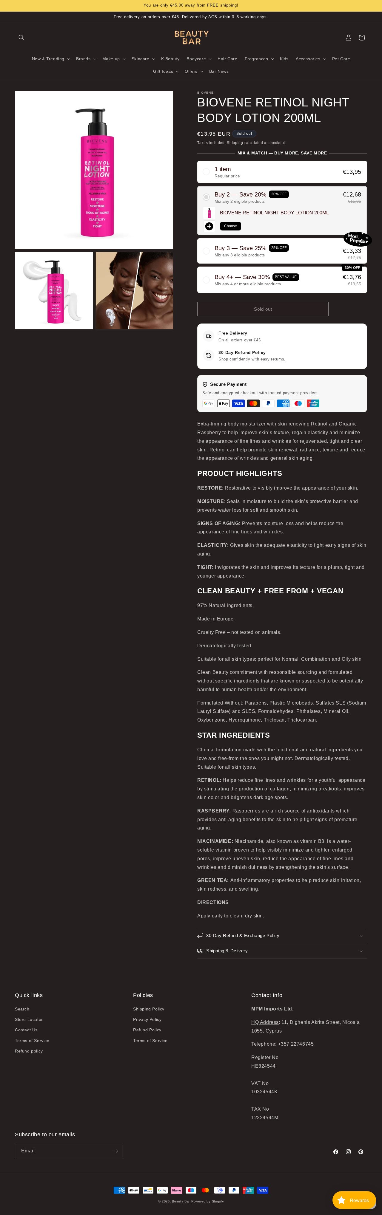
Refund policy (29, 1051)
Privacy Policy (147, 1019)
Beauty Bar (181, 1201)
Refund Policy (147, 1029)
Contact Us (26, 1029)
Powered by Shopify (207, 1201)
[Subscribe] (115, 1151)
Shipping (235, 143)
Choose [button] (230, 226)
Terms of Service (32, 1040)
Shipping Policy (148, 1009)
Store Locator (29, 1019)
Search (22, 1009)
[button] (21, 37)
